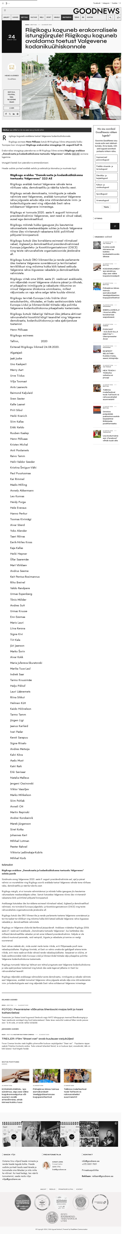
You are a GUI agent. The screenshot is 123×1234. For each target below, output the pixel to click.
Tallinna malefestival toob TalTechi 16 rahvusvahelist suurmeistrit (75, 1093)
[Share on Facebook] (6, 114)
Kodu (27, 25)
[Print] (17, 114)
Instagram (106, 3)
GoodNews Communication (79, 1229)
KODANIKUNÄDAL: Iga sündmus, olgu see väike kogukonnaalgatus (112, 272)
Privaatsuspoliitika (90, 1170)
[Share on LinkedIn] (14, 114)
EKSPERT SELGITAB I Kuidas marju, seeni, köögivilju (110, 354)
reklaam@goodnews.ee (102, 1176)
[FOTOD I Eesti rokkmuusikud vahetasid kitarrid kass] (108, 1134)
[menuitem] (6, 17)
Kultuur (16, 1034)
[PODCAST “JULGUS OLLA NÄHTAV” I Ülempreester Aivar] (12, 1134)
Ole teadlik (107, 243)
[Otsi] (114, 226)
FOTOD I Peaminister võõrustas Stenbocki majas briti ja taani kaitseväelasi (42, 1011)
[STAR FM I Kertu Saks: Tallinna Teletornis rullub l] (31, 1134)
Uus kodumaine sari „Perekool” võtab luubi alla (110, 438)
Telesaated (107, 432)
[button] (3, 7)
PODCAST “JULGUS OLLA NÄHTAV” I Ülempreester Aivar (110, 334)
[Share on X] (10, 114)
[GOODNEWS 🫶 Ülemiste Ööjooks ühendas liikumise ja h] (50, 1134)
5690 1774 (56, 1166)
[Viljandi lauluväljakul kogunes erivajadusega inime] (89, 1134)
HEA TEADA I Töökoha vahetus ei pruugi (109, 374)
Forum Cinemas (28, 1034)
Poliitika (11, 94)
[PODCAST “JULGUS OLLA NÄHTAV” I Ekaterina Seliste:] (70, 1134)
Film (21, 1034)
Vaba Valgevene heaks (11, 99)
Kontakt (79, 1189)
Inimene (105, 326)
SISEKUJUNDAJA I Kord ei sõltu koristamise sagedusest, (111, 313)
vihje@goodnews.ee (11, 1179)
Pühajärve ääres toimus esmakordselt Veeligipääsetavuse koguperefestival (46, 1093)
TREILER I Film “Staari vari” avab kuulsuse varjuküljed (38, 1038)
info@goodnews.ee (90, 1161)
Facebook (96, 3)
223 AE (75, 153)
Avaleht (43, 1189)
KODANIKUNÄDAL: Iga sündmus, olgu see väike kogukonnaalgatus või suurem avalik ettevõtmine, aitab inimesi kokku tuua (15, 1096)
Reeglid (52, 1189)
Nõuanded (107, 306)
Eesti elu (34, 25)
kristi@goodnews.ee (59, 1169)
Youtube (114, 3)
